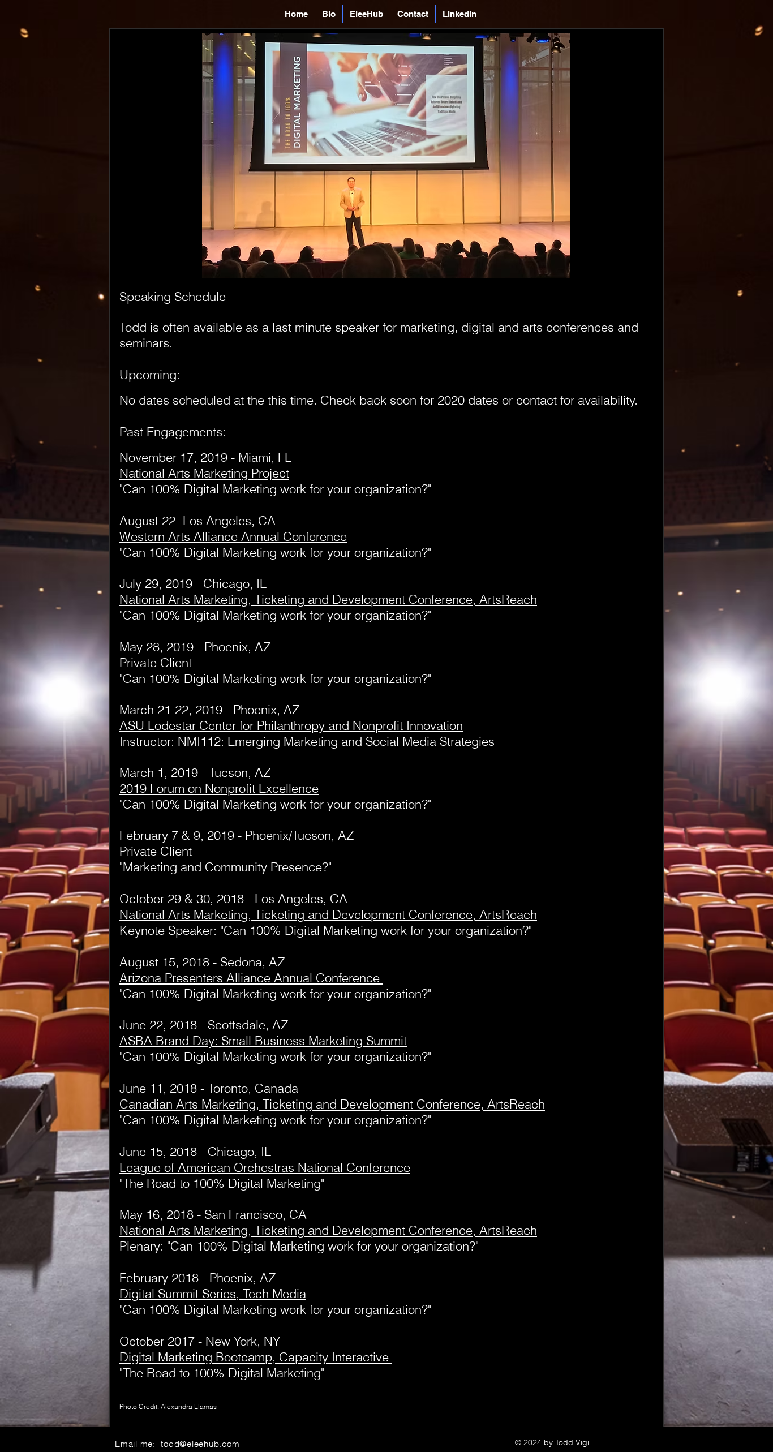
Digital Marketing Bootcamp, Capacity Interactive (255, 1357)
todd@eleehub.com (200, 1443)
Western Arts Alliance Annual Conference (233, 536)
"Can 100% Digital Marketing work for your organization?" (275, 994)
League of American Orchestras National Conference (264, 1167)
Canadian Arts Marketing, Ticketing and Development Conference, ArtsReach (332, 1104)
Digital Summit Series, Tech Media (212, 1293)
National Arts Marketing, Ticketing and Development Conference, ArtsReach (328, 1230)
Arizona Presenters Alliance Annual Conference (251, 978)
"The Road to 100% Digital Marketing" (221, 1183)
